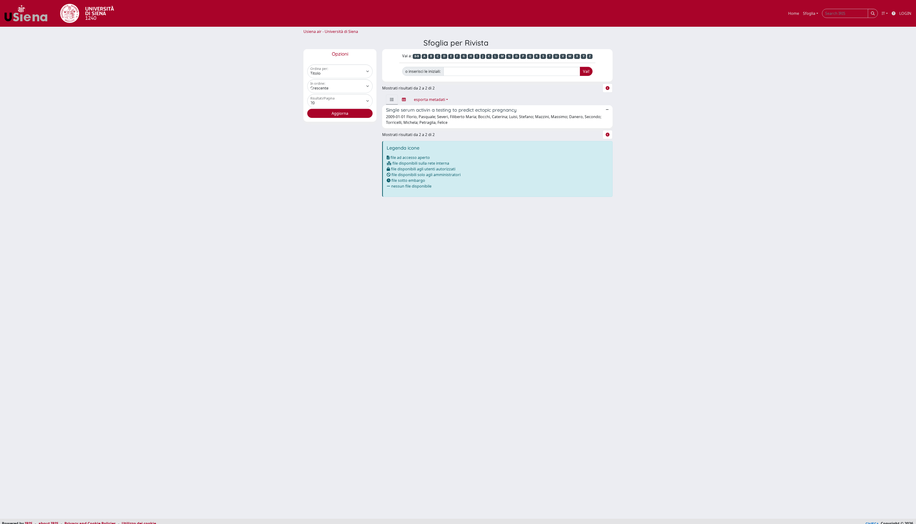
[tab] (392, 99)
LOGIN (905, 13)
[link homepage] (27, 13)
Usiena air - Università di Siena (330, 31)
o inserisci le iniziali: (423, 71)
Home (793, 13)
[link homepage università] (87, 13)
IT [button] (883, 13)
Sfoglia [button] (809, 13)
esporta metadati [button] (429, 99)
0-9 (417, 56)
